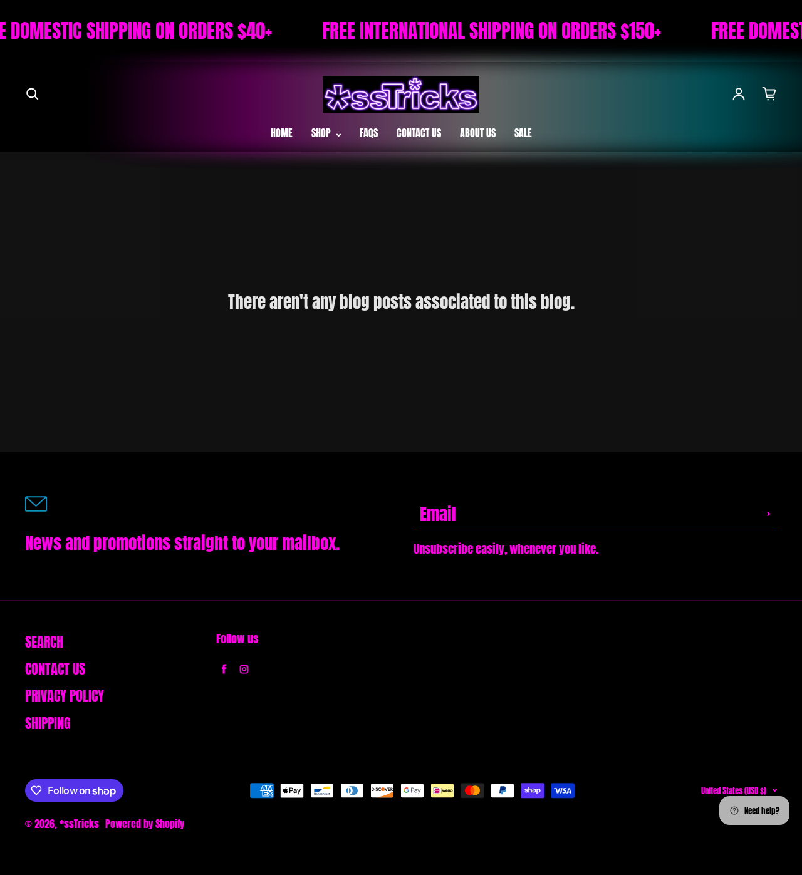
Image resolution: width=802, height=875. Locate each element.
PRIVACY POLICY (64, 696)
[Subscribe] (769, 513)
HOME (282, 132)
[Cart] (769, 93)
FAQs (369, 132)
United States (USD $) (733, 791)
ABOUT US (478, 132)
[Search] (32, 93)
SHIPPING (48, 723)
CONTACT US (419, 132)
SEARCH (44, 642)
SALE (523, 132)
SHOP (322, 132)
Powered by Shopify (144, 823)
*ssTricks (79, 823)
